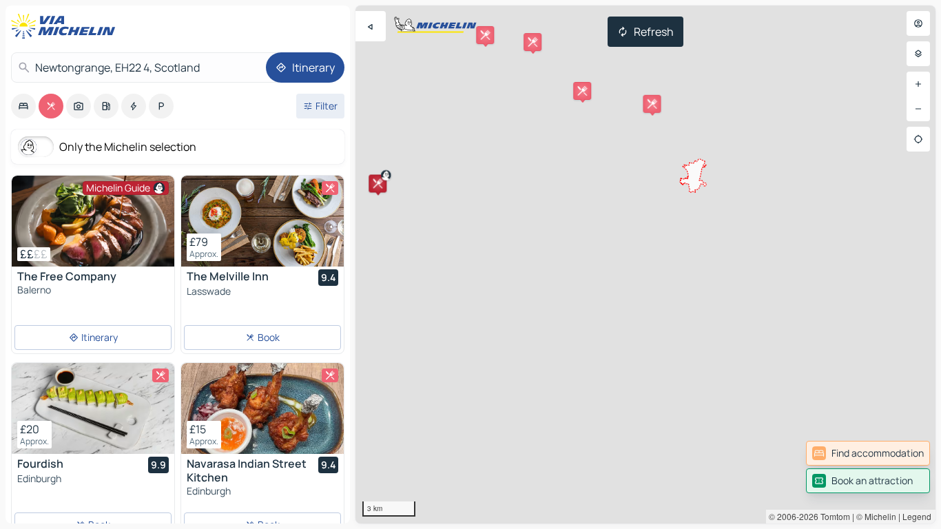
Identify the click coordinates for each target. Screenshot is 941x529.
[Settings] (918, 53)
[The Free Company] (93, 221)
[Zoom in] (918, 84)
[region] (645, 264)
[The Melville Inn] (262, 221)
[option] (23, 106)
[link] (868, 453)
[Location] (918, 139)
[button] (377, 183)
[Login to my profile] (918, 23)
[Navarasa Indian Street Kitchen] (262, 408)
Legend (916, 516)
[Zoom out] (918, 108)
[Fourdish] (93, 408)
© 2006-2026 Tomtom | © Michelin (832, 516)
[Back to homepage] (66, 26)
